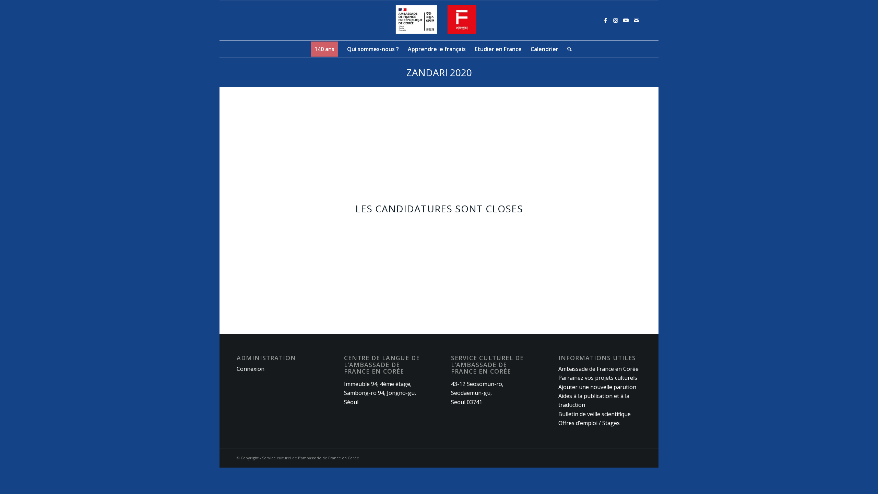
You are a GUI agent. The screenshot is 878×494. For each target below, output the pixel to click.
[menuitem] (324, 49)
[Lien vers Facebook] (605, 20)
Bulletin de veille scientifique (594, 414)
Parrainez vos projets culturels (597, 377)
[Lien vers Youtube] (626, 20)
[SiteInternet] (439, 20)
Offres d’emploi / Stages (589, 423)
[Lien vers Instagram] (615, 20)
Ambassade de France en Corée (598, 369)
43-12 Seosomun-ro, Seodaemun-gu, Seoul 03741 (477, 393)
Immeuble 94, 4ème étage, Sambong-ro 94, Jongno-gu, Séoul (380, 393)
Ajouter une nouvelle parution (597, 387)
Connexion (250, 369)
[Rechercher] (567, 49)
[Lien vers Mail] (636, 20)
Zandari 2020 (439, 72)
